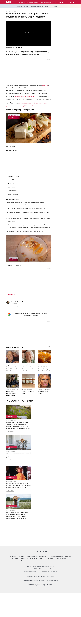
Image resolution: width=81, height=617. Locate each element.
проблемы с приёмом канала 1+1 (37, 556)
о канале (13, 556)
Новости (30, 2)
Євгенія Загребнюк (18, 302)
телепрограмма (46, 2)
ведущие (15, 558)
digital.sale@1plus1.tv (40, 581)
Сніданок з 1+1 (12, 416)
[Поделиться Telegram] (16, 47)
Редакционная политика (52, 560)
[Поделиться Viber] (21, 47)
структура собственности (36, 558)
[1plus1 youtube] (46, 551)
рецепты (45, 85)
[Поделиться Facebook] (19, 47)
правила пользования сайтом (31, 560)
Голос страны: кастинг (22, 6)
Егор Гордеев (18, 96)
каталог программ (57, 556)
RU (71, 2)
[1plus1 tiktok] (40, 551)
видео (36, 2)
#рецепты (11, 306)
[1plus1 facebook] (43, 551)
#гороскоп (11, 431)
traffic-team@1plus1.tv (40, 585)
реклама (21, 556)
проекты (22, 2)
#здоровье (11, 461)
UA (68, 2)
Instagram (11, 290)
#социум (10, 490)
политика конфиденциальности (58, 558)
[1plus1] (8, 2)
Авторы (22, 558)
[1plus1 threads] (37, 551)
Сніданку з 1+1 (29, 96)
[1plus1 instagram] (34, 551)
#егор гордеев (21, 306)
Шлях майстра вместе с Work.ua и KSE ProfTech (44, 6)
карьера (68, 556)
